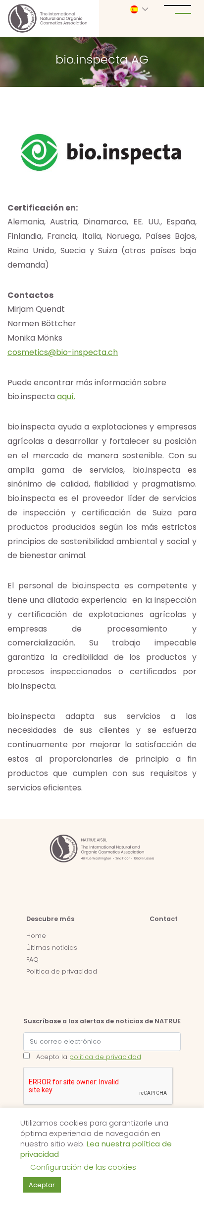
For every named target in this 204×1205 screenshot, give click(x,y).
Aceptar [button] (42, 1185)
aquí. (66, 396)
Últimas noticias (51, 947)
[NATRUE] (47, 18)
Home (36, 935)
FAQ (32, 959)
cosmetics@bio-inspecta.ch (62, 352)
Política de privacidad (61, 971)
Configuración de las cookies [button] (83, 1167)
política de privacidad (105, 1057)
